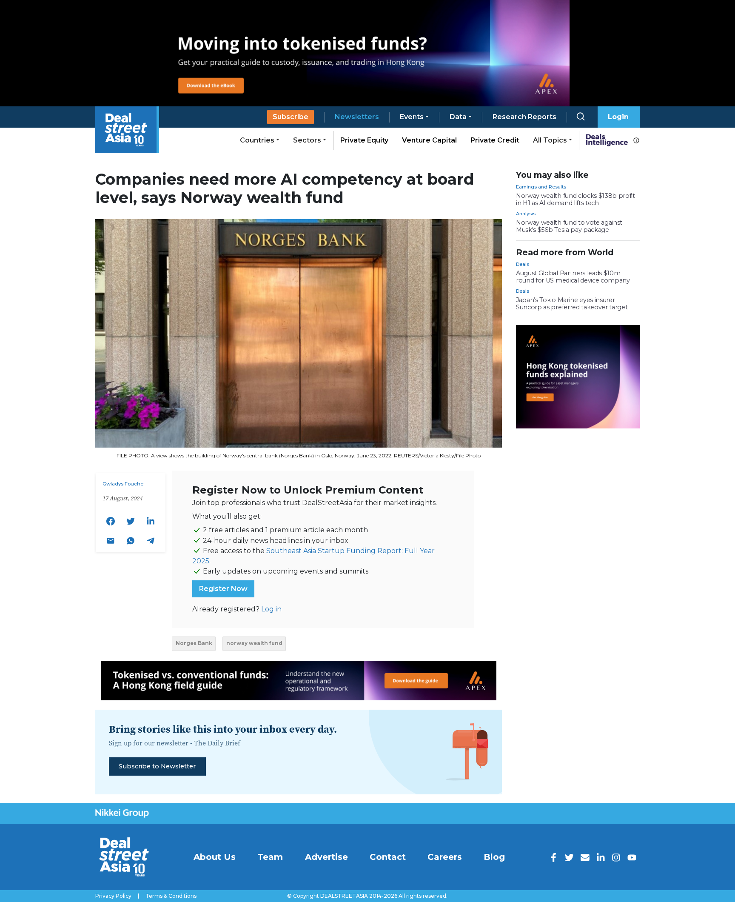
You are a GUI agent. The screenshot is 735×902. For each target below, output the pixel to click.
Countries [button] (257, 140)
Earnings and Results (541, 187)
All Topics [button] (550, 140)
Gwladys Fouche (123, 484)
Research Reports (524, 117)
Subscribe (290, 117)
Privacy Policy (113, 896)
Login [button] (618, 117)
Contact (388, 857)
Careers (444, 857)
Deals (522, 264)
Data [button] (458, 117)
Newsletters (357, 117)
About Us (215, 857)
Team (270, 857)
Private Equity (364, 140)
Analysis (526, 214)
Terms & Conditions (171, 896)
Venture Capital (429, 140)
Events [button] (412, 117)
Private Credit (494, 140)
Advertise (326, 857)
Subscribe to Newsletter (157, 766)
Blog (494, 857)
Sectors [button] (307, 140)
